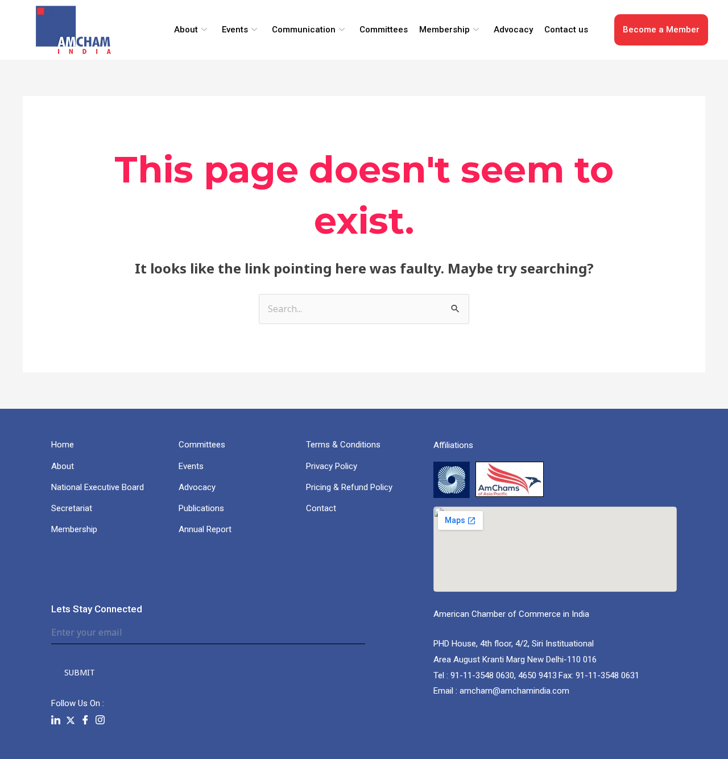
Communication (304, 29)
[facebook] (85, 720)
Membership (444, 29)
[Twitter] (70, 720)
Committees (383, 29)
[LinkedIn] (55, 720)
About (186, 29)
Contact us (566, 29)
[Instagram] (100, 720)
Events (235, 29)
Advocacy (513, 29)
